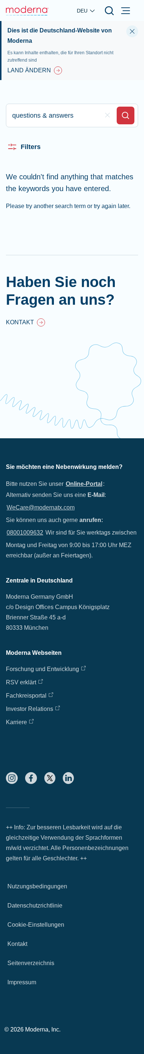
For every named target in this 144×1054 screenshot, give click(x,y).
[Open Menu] (125, 11)
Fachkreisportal (26, 695)
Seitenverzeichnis (30, 963)
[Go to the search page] (109, 10)
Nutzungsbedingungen (37, 886)
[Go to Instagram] (12, 778)
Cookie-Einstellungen (35, 925)
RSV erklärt (21, 682)
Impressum (21, 982)
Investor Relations (29, 709)
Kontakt (17, 944)
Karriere (16, 722)
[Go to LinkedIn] (68, 778)
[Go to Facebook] (31, 778)
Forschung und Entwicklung (42, 669)
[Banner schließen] (132, 31)
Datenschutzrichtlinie (34, 905)
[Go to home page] (27, 10)
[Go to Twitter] (49, 778)
